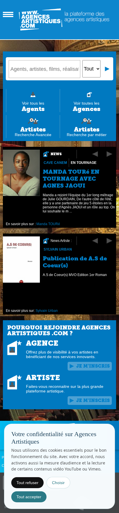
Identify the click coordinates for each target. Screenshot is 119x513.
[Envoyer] (107, 68)
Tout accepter (28, 497)
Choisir (58, 482)
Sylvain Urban (58, 249)
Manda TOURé (48, 224)
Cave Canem (55, 163)
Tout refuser (27, 482)
